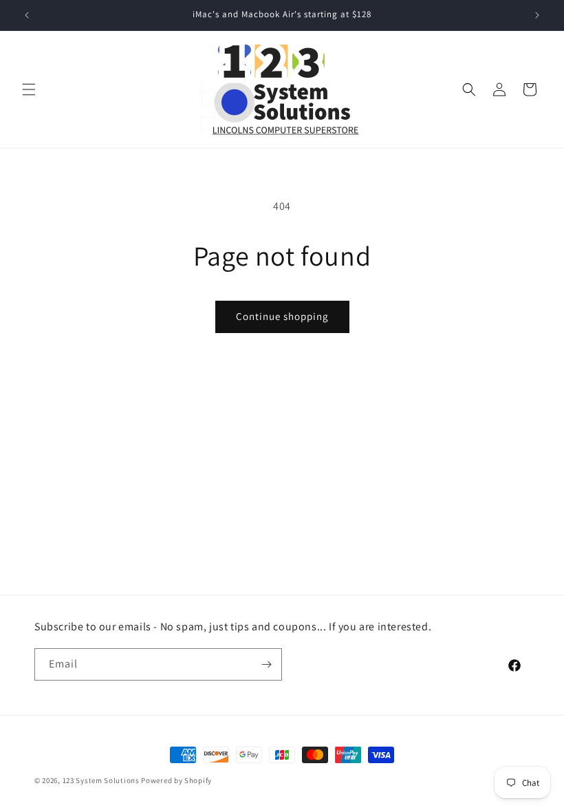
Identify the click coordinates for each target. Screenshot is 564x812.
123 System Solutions (101, 780)
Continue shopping (282, 316)
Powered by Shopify (176, 780)
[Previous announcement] (27, 15)
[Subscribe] (266, 664)
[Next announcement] (537, 15)
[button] (29, 89)
